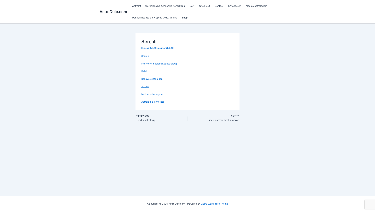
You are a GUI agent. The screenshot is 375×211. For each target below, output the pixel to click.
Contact (219, 5)
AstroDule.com (113, 11)
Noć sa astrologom (256, 5)
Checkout (204, 5)
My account (234, 5)
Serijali (145, 56)
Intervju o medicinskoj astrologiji (159, 63)
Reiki (144, 71)
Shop (185, 17)
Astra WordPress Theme (214, 203)
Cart (192, 5)
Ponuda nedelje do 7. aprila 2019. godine (154, 17)
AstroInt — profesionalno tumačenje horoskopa (158, 5)
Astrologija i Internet (152, 101)
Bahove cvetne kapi (152, 78)
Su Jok (145, 86)
